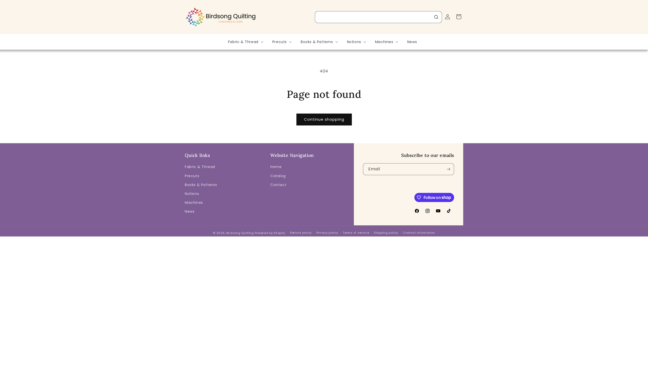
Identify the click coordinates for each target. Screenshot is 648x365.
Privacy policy (327, 233)
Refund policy (301, 233)
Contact (278, 184)
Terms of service (356, 233)
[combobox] (378, 17)
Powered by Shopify (270, 233)
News (189, 211)
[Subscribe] (448, 169)
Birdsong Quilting (240, 233)
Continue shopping (324, 119)
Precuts (192, 175)
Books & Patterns (201, 184)
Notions (192, 193)
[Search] (436, 17)
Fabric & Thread (200, 166)
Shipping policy (386, 233)
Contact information (419, 233)
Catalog (278, 175)
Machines (194, 202)
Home (275, 166)
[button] (245, 41)
